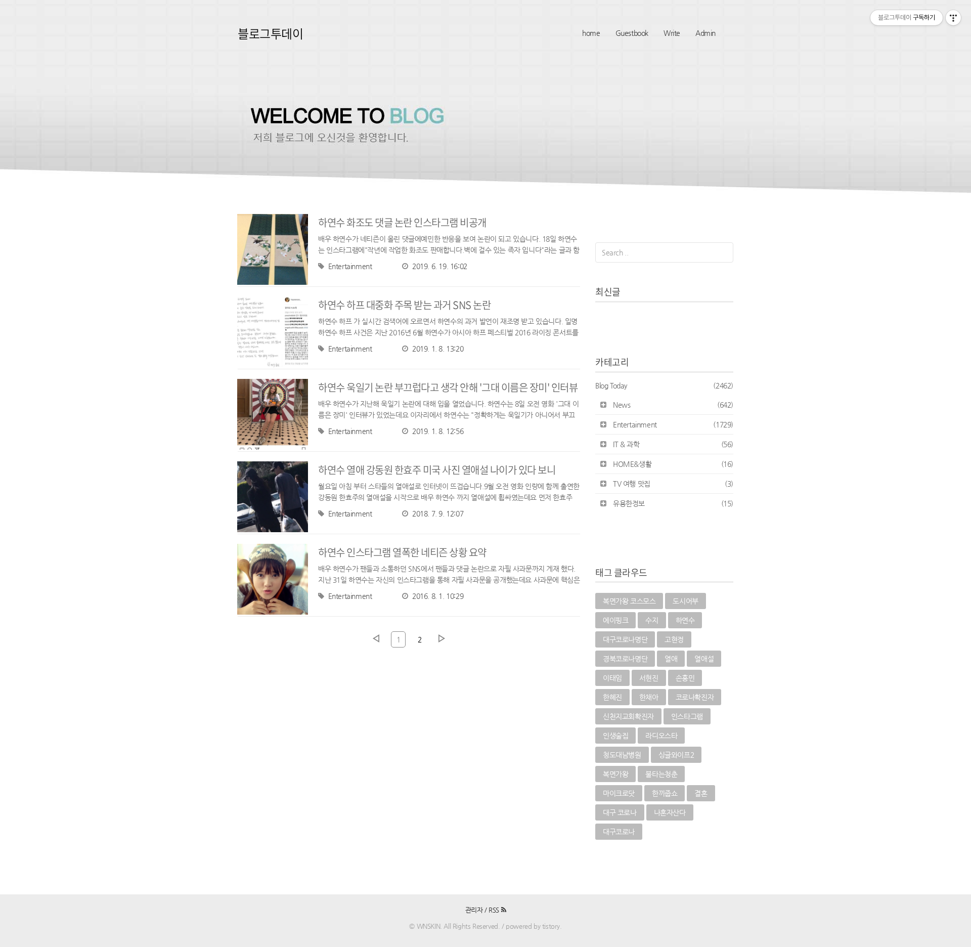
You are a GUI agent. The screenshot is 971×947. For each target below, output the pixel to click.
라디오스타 (661, 735)
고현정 (674, 639)
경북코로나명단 (625, 659)
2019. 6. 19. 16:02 (439, 266)
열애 (671, 659)
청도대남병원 (622, 755)
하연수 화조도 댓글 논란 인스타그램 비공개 (402, 222)
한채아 (648, 697)
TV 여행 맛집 (673, 484)
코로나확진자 (695, 697)
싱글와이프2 (676, 755)
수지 (651, 620)
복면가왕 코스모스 (629, 601)
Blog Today (664, 385)
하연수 (685, 620)
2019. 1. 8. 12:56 (437, 431)
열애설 (704, 659)
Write (672, 33)
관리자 (474, 910)
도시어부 (685, 601)
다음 (441, 638)
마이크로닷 (619, 793)
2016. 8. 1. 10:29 (437, 596)
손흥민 (685, 678)
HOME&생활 (673, 464)
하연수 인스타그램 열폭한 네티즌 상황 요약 (402, 552)
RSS (495, 910)
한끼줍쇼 (664, 793)
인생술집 (615, 735)
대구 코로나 (620, 812)
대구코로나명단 (625, 639)
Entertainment (350, 266)
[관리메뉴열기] (953, 17)
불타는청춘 (661, 774)
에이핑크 (615, 620)
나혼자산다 (670, 812)
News (673, 405)
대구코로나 (619, 832)
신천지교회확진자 (628, 716)
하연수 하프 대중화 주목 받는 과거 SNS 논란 (404, 304)
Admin (705, 33)
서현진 (648, 678)
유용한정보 (673, 503)
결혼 (700, 793)
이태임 (612, 678)
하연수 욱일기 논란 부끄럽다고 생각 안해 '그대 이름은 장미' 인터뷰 (448, 387)
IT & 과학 (673, 444)
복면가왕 (615, 774)
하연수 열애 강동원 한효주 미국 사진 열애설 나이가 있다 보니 (436, 469)
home (591, 33)
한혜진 (612, 697)
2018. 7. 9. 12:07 (437, 513)
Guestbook (631, 33)
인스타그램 (687, 716)
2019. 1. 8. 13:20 (437, 349)
